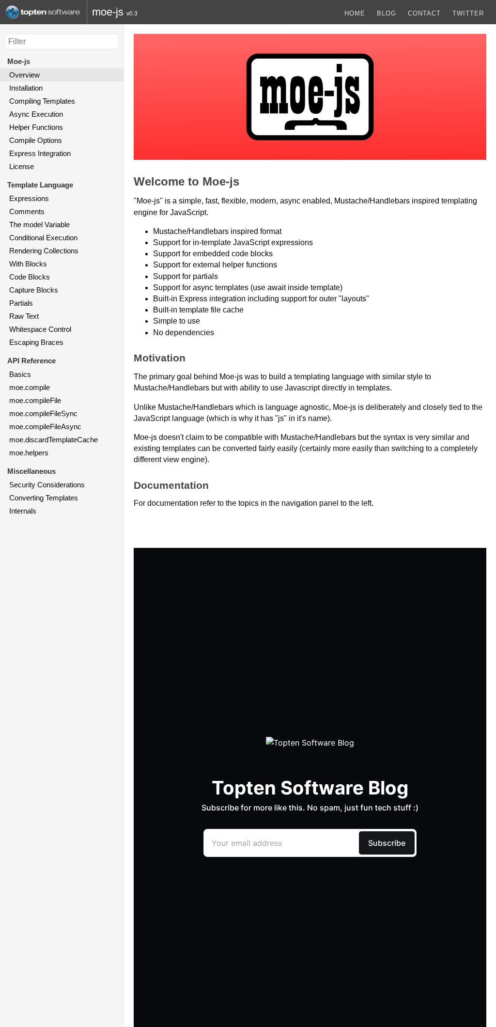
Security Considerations (47, 485)
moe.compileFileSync (43, 413)
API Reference (31, 361)
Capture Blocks (33, 290)
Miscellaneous (31, 471)
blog (386, 13)
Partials (21, 303)
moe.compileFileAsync (45, 426)
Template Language (40, 185)
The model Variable (39, 224)
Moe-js (18, 61)
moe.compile (29, 387)
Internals (22, 511)
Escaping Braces (36, 342)
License (21, 166)
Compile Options (35, 140)
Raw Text (24, 316)
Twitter (468, 13)
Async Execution (36, 114)
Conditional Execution (43, 237)
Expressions (29, 198)
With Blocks (28, 264)
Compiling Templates (42, 101)
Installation (26, 88)
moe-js (108, 12)
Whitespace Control (40, 329)
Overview (24, 75)
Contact (424, 13)
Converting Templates (43, 498)
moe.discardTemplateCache (53, 440)
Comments (27, 211)
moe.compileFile (35, 400)
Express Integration (40, 153)
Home (354, 13)
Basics (20, 374)
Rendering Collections (43, 251)
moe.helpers (28, 453)
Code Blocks (29, 277)
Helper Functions (36, 127)
